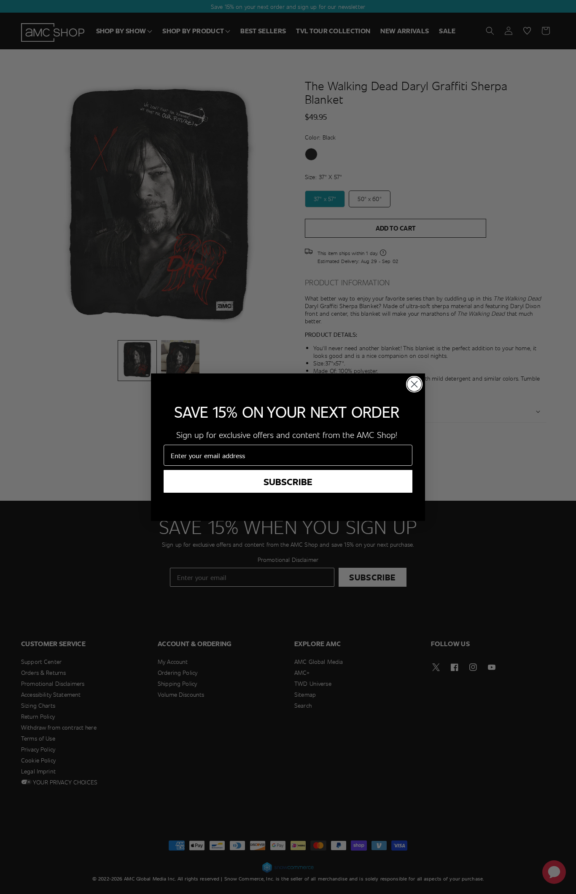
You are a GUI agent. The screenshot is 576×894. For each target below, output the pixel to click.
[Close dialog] (414, 384)
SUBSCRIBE (288, 481)
